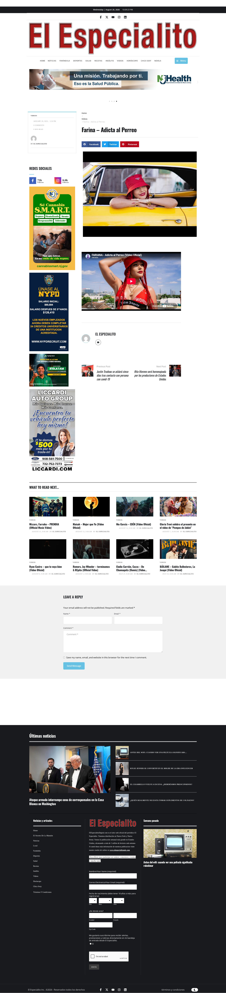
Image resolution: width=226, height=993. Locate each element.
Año (115, 904)
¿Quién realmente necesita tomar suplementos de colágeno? (162, 800)
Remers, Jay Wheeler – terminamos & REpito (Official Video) (91, 568)
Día (90, 904)
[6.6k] (57, 180)
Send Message (74, 665)
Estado (115, 920)
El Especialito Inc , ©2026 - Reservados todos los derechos (56, 989)
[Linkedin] (125, 17)
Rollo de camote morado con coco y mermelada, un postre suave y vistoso (168, 864)
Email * (117, 613)
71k (39, 180)
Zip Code (92, 929)
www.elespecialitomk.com (120, 850)
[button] (28, 82)
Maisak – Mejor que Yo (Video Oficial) (88, 526)
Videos (84, 119)
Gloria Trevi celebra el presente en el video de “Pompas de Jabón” (178, 526)
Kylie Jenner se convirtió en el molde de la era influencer (161, 768)
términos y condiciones (173, 989)
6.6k (65, 180)
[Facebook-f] (100, 17)
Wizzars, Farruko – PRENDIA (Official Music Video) (44, 526)
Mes (100, 904)
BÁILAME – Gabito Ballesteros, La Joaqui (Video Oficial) (177, 568)
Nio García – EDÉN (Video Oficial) (133, 524)
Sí (93, 943)
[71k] (32, 180)
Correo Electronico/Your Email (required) (107, 882)
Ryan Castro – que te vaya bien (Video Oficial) (45, 568)
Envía (94, 967)
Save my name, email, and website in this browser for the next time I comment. (106, 657)
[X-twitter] (106, 17)
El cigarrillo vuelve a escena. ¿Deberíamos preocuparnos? (161, 784)
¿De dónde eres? (96, 911)
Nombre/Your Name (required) (102, 871)
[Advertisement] (105, 698)
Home (84, 113)
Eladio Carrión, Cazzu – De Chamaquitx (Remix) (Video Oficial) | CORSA (130, 570)
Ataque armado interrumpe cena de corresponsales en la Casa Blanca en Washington (66, 801)
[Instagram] (119, 17)
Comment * (68, 628)
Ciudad (91, 920)
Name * (66, 613)
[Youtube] (113, 17)
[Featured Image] (47, 506)
